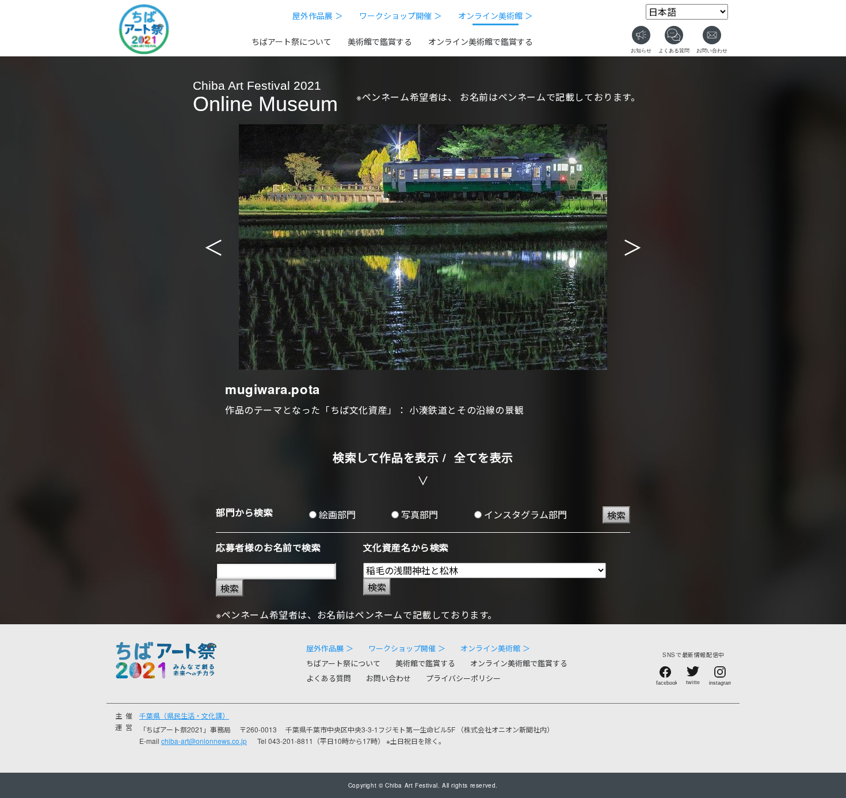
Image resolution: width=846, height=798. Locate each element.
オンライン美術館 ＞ (495, 15)
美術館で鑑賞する (380, 41)
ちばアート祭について (291, 41)
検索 (616, 515)
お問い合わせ (388, 678)
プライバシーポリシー (463, 678)
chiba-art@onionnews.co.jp (204, 741)
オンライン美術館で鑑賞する (480, 41)
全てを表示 (483, 457)
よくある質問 (328, 678)
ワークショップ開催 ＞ (400, 15)
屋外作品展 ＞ (317, 15)
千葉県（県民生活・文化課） (184, 715)
